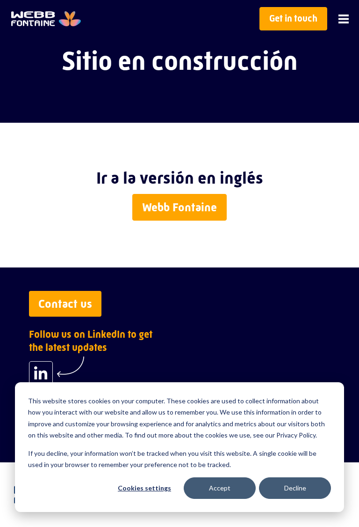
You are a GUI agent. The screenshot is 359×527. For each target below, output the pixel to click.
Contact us (65, 304)
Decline (295, 488)
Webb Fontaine (179, 207)
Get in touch (293, 18)
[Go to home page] (46, 18)
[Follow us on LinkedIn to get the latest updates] (41, 373)
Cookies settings (144, 488)
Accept (219, 488)
